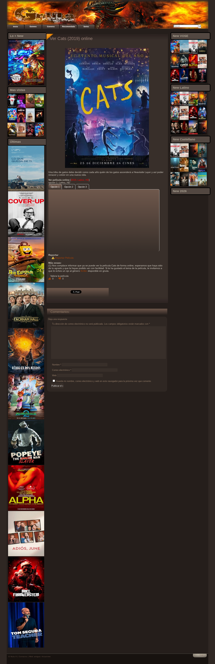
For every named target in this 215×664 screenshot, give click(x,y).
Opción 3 (82, 187)
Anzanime (46, 656)
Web (54, 375)
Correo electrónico (61, 370)
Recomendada (68, 27)
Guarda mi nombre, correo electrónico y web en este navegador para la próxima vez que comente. (104, 381)
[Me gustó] (49, 278)
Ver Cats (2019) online (71, 38)
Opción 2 (68, 187)
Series (86, 27)
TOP (202, 655)
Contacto (23, 656)
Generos (51, 27)
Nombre (56, 364)
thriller (84, 271)
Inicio (15, 27)
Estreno (33, 27)
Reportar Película (64, 257)
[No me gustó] (59, 278)
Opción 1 (55, 187)
